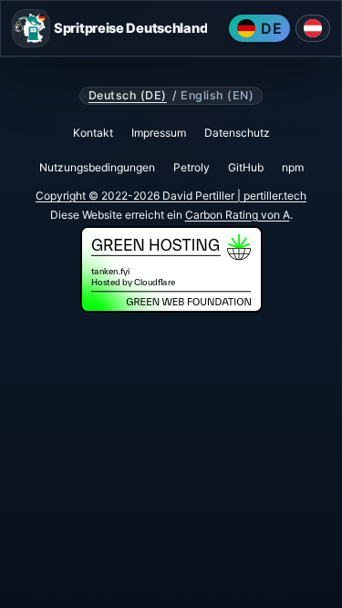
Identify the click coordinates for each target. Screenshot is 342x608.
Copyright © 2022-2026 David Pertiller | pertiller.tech (171, 195)
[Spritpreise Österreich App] (312, 28)
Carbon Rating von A (237, 215)
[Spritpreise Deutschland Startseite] (31, 28)
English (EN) (217, 95)
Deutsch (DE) (127, 95)
